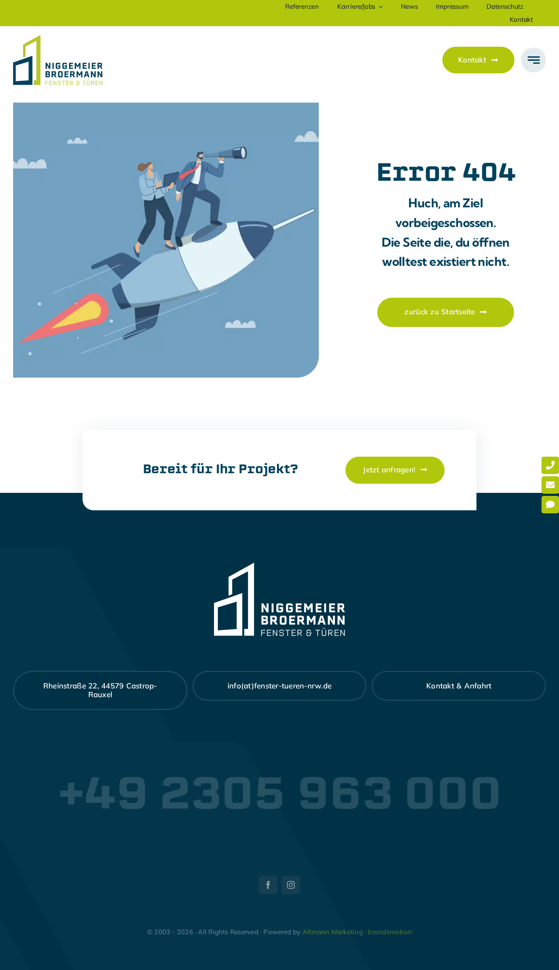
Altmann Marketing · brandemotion (357, 932)
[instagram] (291, 885)
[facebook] (268, 885)
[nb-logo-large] (58, 38)
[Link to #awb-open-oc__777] (533, 60)
